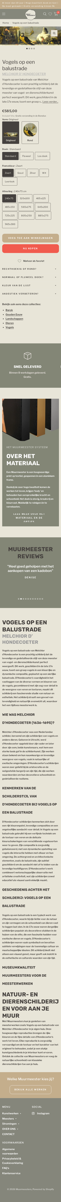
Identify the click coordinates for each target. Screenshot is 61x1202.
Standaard (10, 156)
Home (6, 22)
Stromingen (9, 1123)
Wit (44, 173)
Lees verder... (50, 101)
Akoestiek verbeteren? (20, 293)
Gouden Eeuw (14, 314)
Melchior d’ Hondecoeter (24, 74)
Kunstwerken (10, 1113)
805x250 (26, 215)
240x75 (9, 198)
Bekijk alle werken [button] (30, 1089)
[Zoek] (45, 14)
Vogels (10, 327)
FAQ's (5, 1168)
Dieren (10, 323)
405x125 (41, 198)
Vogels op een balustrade (25, 22)
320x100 (25, 198)
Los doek (42, 156)
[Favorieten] (50, 14)
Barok (9, 310)
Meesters (8, 1118)
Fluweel (26, 156)
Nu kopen (30, 248)
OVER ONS (9, 1128)
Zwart (8, 173)
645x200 (43, 207)
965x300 (10, 224)
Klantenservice (11, 1173)
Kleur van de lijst (16, 285)
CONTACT (8, 1134)
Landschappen (14, 318)
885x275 (43, 215)
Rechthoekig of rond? (19, 269)
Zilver (33, 173)
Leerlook (10, 181)
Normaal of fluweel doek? (23, 277)
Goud (20, 173)
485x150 (10, 207)
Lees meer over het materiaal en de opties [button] (29, 517)
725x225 (10, 215)
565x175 (26, 207)
